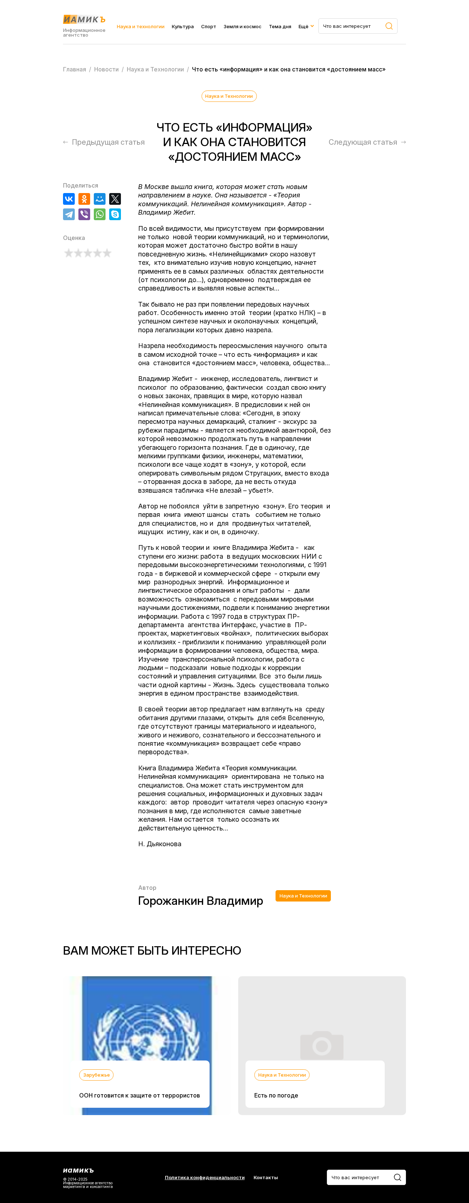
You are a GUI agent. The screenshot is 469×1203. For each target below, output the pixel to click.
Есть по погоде (276, 1095)
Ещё (304, 26)
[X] (115, 199)
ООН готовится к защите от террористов (139, 1095)
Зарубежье (96, 1075)
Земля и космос (243, 26)
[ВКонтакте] (69, 199)
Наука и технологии (141, 26)
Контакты (266, 1177)
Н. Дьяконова (159, 844)
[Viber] (84, 214)
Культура (183, 26)
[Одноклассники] (84, 199)
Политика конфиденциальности (205, 1177)
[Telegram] (69, 214)
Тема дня (280, 26)
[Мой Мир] (100, 199)
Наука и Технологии (229, 96)
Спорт (208, 26)
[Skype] (115, 214)
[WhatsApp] (100, 214)
